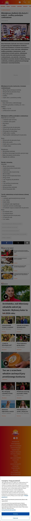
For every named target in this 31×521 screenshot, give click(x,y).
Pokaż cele (15, 518)
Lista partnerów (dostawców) (9, 510)
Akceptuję (15, 514)
